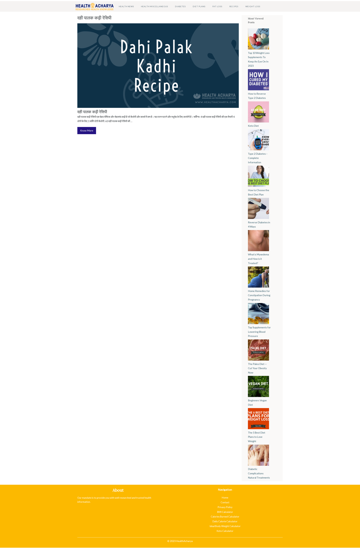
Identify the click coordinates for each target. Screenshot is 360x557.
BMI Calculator (225, 511)
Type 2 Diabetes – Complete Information (257, 158)
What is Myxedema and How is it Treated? (258, 259)
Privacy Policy (225, 507)
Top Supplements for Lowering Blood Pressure (259, 331)
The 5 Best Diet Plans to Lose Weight (256, 437)
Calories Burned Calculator (225, 516)
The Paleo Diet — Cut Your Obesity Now (257, 368)
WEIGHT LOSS (252, 6)
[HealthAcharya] (94, 6)
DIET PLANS (199, 6)
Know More (86, 130)
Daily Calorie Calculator (225, 521)
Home (225, 497)
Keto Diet (253, 125)
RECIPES (233, 6)
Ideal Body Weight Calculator (225, 526)
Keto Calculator (225, 530)
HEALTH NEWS (126, 6)
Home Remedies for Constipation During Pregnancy (259, 295)
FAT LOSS (217, 6)
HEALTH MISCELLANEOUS (154, 6)
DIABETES (180, 6)
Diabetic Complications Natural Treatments (259, 473)
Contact (225, 502)
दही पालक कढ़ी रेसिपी (92, 111)
